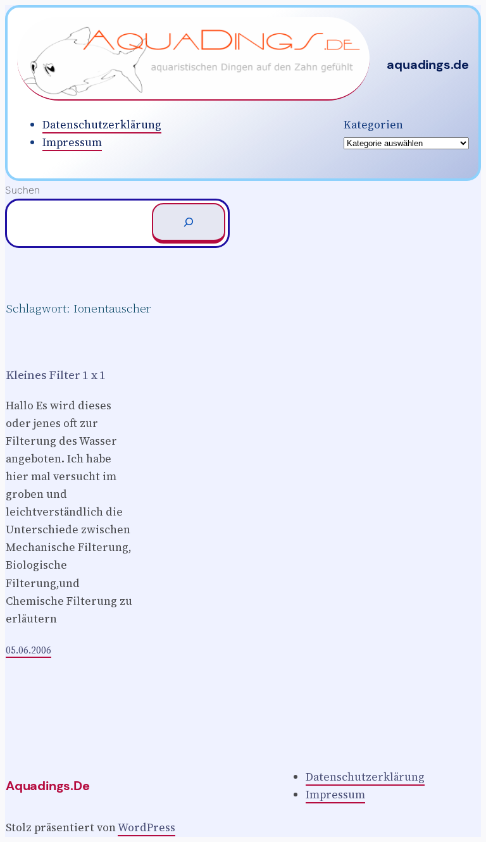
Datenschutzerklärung (101, 124)
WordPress (146, 827)
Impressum (72, 142)
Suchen (22, 190)
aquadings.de (428, 64)
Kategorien (373, 124)
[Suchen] (188, 223)
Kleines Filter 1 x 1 (56, 375)
